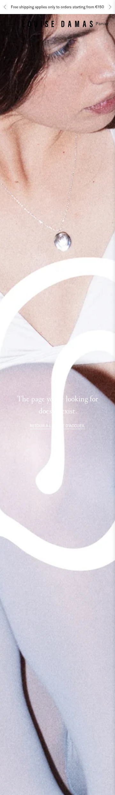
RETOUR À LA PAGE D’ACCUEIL (57, 425)
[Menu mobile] (9, 24)
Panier (102, 23)
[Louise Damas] (57, 23)
